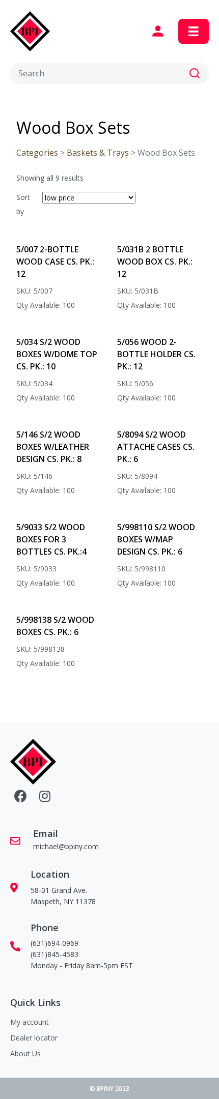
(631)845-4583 (54, 954)
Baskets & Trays (98, 152)
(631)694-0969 (54, 943)
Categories (37, 152)
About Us (25, 1053)
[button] (194, 73)
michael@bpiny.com (66, 846)
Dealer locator (34, 1038)
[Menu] (193, 31)
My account (29, 1022)
